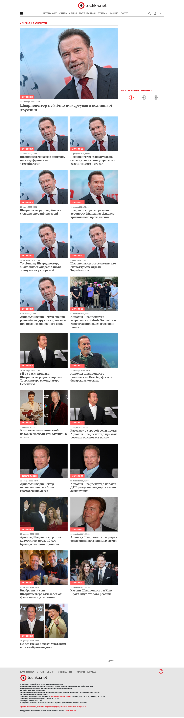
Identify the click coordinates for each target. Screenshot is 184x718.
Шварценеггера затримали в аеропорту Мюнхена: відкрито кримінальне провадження (92, 213)
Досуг (124, 13)
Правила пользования (28, 707)
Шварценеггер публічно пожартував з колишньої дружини (66, 107)
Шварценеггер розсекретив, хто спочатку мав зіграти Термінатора (93, 266)
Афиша (114, 13)
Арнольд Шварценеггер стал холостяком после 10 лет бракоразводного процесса (40, 540)
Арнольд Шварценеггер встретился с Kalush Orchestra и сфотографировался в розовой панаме (93, 322)
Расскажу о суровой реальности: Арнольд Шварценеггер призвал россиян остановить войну (93, 434)
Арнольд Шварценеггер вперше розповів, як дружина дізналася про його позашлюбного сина (43, 320)
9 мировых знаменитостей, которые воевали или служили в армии (43, 433)
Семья (73, 13)
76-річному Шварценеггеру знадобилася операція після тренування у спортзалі (40, 266)
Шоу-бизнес (50, 13)
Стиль (63, 13)
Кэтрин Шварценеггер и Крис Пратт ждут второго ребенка (91, 592)
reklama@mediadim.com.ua (61, 697)
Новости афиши (29, 476)
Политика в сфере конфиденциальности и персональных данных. (61, 707)
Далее (111, 660)
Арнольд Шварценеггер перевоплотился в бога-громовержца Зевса (37, 487)
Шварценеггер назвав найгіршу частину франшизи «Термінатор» (42, 160)
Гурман (102, 13)
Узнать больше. (70, 711)
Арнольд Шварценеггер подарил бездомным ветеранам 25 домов (93, 539)
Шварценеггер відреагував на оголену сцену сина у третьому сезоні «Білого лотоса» (92, 160)
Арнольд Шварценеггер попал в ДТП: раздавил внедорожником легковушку (93, 487)
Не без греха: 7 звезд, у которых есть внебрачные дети (43, 645)
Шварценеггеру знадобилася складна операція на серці (40, 211)
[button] (155, 13)
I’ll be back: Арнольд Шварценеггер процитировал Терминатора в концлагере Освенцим (41, 379)
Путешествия (87, 13)
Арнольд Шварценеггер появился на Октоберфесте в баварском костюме (91, 377)
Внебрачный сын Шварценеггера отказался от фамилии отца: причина (41, 593)
